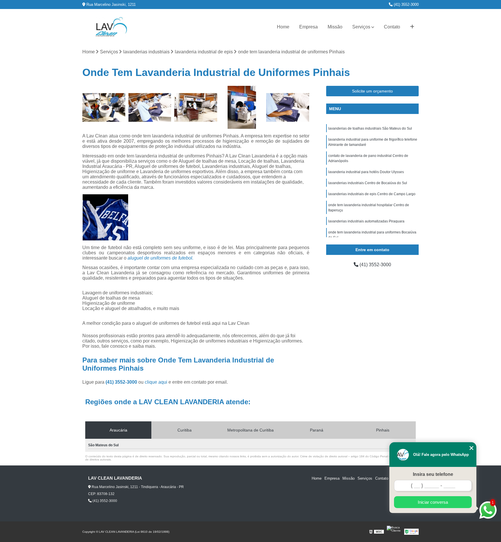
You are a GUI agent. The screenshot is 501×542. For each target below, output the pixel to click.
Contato (392, 26)
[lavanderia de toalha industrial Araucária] (287, 107)
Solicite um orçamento (372, 91)
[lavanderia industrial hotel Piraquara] (242, 107)
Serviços (361, 26)
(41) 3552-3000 (406, 4)
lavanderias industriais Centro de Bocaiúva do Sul (367, 183)
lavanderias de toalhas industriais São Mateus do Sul (370, 128)
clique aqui (156, 382)
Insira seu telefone (433, 474)
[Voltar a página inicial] (111, 27)
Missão (335, 26)
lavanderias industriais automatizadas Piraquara (366, 221)
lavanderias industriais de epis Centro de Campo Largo (371, 194)
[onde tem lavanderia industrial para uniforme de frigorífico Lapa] (104, 107)
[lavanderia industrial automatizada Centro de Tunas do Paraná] (195, 107)
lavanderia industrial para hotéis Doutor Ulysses (366, 172)
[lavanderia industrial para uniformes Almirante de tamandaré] (150, 107)
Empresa (308, 26)
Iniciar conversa (433, 502)
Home (283, 26)
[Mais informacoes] (412, 27)
